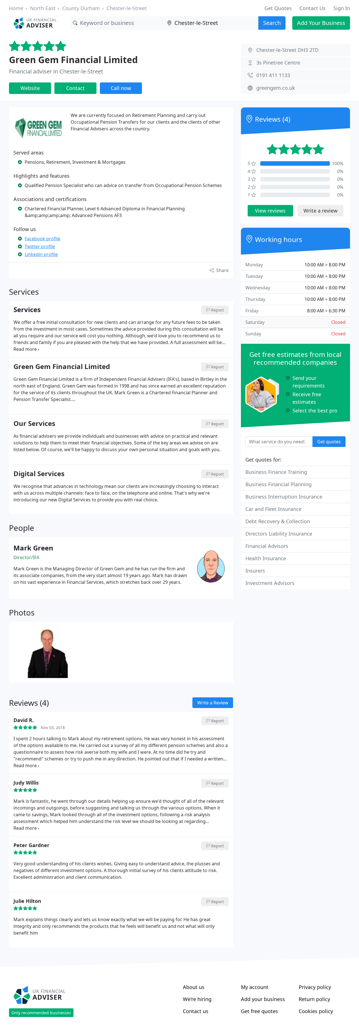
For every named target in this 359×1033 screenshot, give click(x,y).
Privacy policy (315, 987)
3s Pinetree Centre (278, 62)
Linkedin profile (41, 254)
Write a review (320, 210)
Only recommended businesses (41, 1012)
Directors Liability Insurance (278, 533)
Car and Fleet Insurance (273, 509)
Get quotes (329, 442)
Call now (121, 88)
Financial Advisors (266, 546)
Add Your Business (321, 23)
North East (43, 8)
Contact (75, 88)
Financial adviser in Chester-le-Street (56, 71)
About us (193, 987)
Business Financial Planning (278, 484)
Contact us (195, 1011)
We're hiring (197, 999)
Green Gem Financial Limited (73, 60)
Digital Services (39, 474)
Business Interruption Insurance (283, 496)
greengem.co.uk (275, 87)
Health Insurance (265, 558)
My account (254, 987)
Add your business (263, 999)
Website (30, 88)
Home (16, 8)
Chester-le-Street (127, 8)
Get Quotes (278, 8)
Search (272, 23)
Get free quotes (259, 1011)
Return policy (314, 999)
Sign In (341, 8)
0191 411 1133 (273, 75)
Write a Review (212, 703)
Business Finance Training (276, 472)
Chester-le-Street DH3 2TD (287, 50)
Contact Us (313, 8)
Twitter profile (40, 246)
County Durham (81, 8)
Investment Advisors (269, 583)
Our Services (34, 423)
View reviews (270, 210)
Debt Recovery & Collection (277, 521)
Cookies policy (316, 1011)
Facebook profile (42, 239)
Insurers (255, 570)
